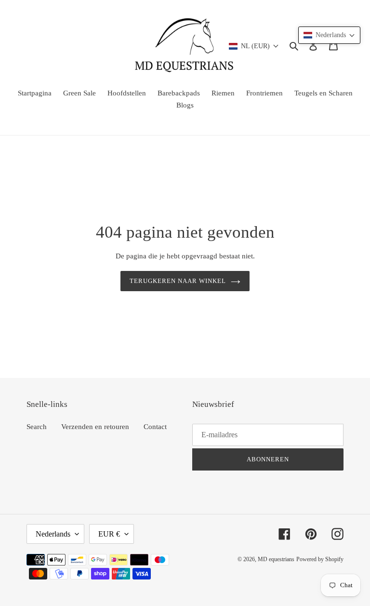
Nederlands (53, 534)
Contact (155, 427)
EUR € (109, 534)
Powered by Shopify (320, 559)
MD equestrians (276, 559)
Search (36, 427)
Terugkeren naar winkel (178, 280)
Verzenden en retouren (95, 427)
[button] (329, 35)
